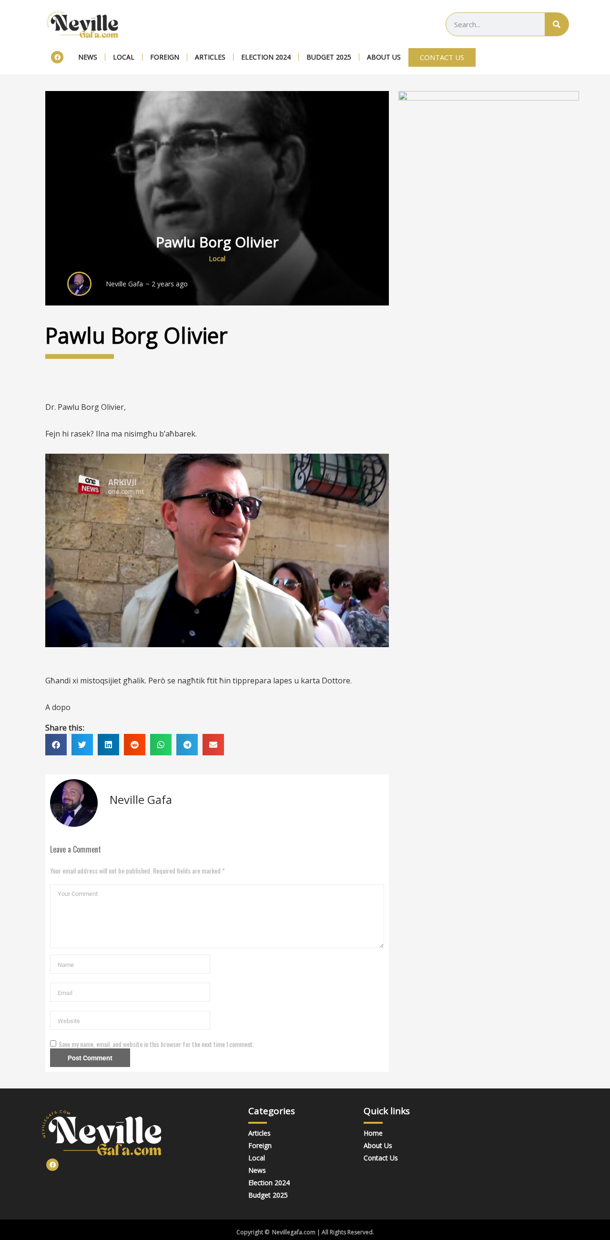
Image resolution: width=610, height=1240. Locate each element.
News (87, 56)
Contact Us (381, 1157)
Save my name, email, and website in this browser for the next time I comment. (156, 1044)
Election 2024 (266, 56)
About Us (384, 56)
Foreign (164, 56)
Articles (210, 56)
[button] (56, 744)
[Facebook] (57, 57)
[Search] (557, 24)
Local (123, 56)
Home (373, 1133)
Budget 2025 (328, 56)
